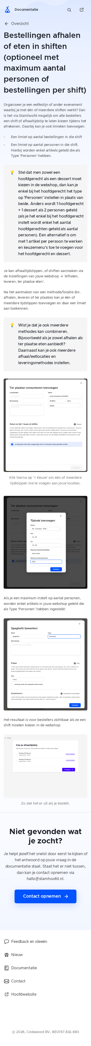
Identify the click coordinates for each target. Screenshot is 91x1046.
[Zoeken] (70, 10)
